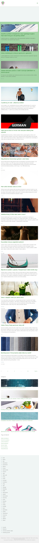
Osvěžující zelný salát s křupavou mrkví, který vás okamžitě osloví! (17, 409)
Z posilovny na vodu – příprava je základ (12, 102)
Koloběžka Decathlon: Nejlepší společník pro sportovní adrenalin (17, 420)
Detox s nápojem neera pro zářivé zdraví (12, 297)
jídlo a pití (2, 78)
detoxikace (2, 306)
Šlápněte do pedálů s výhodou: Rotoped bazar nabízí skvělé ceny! (19, 270)
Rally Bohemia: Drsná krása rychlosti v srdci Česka (15, 159)
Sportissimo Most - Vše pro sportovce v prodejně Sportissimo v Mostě (18, 431)
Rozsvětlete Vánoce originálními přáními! (12, 242)
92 (27, 371)
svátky (2, 251)
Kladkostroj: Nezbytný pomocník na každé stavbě (13, 387)
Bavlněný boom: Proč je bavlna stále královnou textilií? (16, 353)
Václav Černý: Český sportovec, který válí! (12, 325)
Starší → (36, 371)
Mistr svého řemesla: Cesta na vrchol (11, 186)
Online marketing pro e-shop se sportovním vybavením (16, 53)
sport (2, 59)
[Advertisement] (19, 14)
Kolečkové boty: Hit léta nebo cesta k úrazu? (13, 214)
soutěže (2, 195)
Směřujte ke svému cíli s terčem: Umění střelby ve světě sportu (16, 398)
